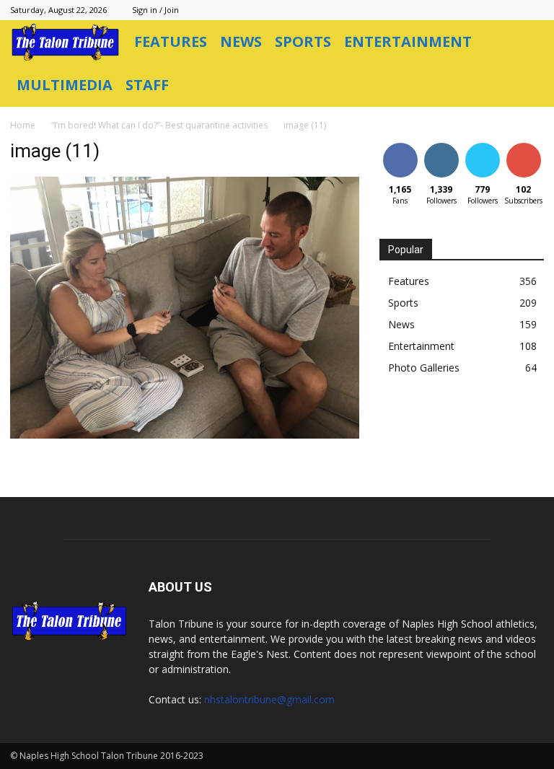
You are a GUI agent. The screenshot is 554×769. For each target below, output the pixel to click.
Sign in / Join (155, 9)
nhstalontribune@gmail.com (269, 699)
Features (170, 41)
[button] (526, 42)
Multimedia (65, 85)
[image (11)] (184, 435)
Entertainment (408, 41)
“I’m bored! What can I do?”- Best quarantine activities (159, 125)
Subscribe (525, 145)
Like (400, 145)
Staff (147, 85)
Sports (303, 41)
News (241, 41)
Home (22, 125)
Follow (441, 145)
